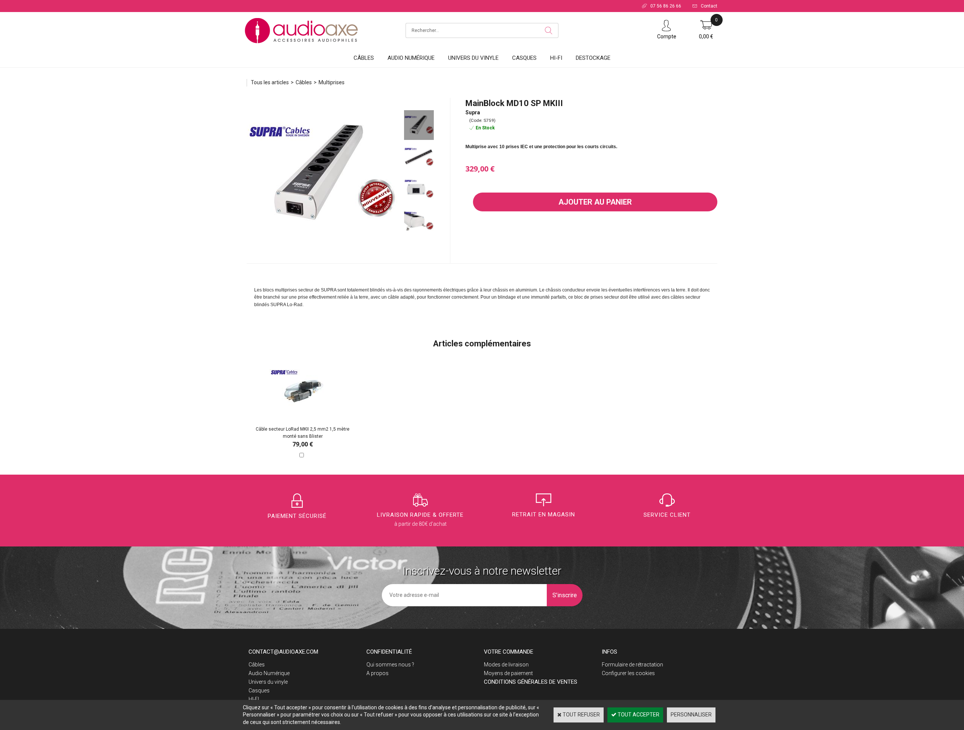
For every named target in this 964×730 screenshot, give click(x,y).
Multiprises (332, 82)
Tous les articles (270, 82)
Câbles (364, 58)
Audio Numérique (411, 58)
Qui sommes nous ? (390, 665)
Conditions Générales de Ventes (530, 681)
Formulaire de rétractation (632, 665)
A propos (377, 673)
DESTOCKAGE (593, 58)
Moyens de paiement (508, 673)
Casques (524, 58)
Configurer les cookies (628, 673)
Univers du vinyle (473, 58)
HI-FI (556, 58)
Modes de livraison (506, 665)
